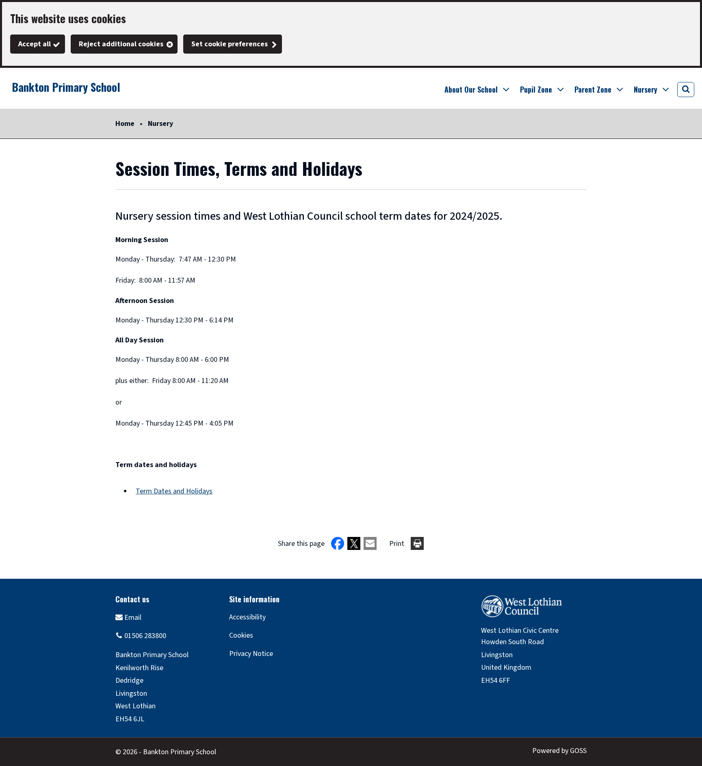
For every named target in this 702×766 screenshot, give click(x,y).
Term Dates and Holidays (174, 491)
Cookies (241, 635)
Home (124, 124)
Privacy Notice (251, 654)
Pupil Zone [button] (536, 89)
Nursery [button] (645, 89)
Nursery (160, 124)
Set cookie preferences (229, 44)
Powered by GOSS (559, 751)
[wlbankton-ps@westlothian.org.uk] (128, 617)
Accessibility (247, 617)
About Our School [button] (471, 89)
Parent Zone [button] (592, 89)
